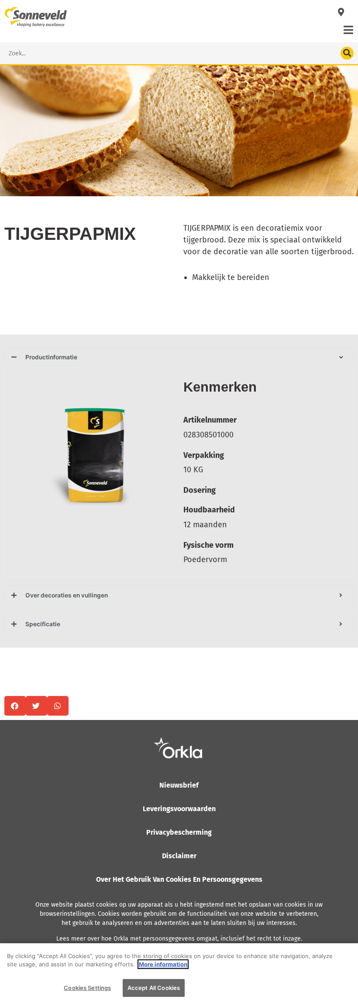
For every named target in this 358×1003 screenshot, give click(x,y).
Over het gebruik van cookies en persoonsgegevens (179, 879)
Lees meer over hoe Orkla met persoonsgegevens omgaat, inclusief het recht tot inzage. (179, 938)
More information (163, 964)
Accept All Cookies (153, 987)
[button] (15, 706)
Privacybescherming (179, 832)
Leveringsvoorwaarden (179, 809)
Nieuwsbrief (179, 785)
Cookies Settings (87, 987)
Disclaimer (179, 856)
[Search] (347, 53)
